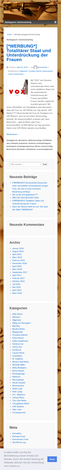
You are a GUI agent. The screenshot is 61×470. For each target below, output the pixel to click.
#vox (8, 143)
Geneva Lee (17, 344)
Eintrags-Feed (18, 436)
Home (9, 35)
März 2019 (17, 257)
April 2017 (16, 275)
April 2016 (16, 290)
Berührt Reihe (18, 329)
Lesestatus (17, 356)
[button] (21, 466)
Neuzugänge (18, 380)
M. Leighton (17, 359)
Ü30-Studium (18, 406)
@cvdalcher (23, 140)
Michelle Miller (18, 365)
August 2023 (18, 251)
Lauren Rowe (18, 353)
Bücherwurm (11, 149)
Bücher (38, 146)
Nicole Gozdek (18, 382)
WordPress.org (19, 442)
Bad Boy (16, 326)
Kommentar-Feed (20, 439)
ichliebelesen (31, 149)
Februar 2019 (18, 260)
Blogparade (17, 332)
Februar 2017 (18, 278)
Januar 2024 (18, 248)
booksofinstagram (44, 143)
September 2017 (19, 272)
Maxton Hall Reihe (20, 362)
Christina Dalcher (35, 71)
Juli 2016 (16, 284)
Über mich (17, 409)
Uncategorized (18, 412)
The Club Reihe (19, 400)
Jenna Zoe (17, 347)
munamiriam (42, 67)
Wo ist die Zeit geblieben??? (25, 195)
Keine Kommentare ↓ (17, 74)
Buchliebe (21, 149)
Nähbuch (16, 377)
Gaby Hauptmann (20, 341)
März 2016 (17, 293)
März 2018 (17, 269)
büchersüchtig (47, 146)
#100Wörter (47, 140)
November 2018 (19, 263)
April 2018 (16, 266)
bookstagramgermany (25, 146)
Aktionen (16, 317)
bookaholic (23, 143)
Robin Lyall (17, 388)
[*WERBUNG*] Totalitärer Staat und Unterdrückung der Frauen (29, 52)
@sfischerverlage (35, 140)
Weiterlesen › (12, 134)
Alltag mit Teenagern (21, 323)
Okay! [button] (52, 459)
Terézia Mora (18, 397)
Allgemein (24, 71)
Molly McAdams (19, 368)
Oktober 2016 (18, 281)
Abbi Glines (17, 314)
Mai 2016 (16, 287)
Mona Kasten (18, 371)
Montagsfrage (18, 374)
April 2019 (16, 254)
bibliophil (14, 143)
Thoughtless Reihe (20, 403)
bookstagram (12, 146)
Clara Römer (18, 338)
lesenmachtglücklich (45, 149)
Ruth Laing (17, 391)
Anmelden (16, 433)
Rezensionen (48, 71)
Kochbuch (16, 350)
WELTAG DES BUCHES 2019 (25, 197)
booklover (32, 143)
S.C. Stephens (18, 394)
